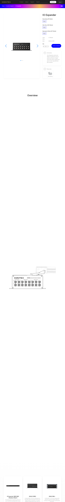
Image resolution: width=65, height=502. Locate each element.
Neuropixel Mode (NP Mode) (49, 31)
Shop (3, 6)
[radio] (44, 21)
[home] (6, 2)
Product (21, 2)
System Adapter (10, 6)
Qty (43, 43)
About (26, 2)
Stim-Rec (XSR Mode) (48, 25)
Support (32, 2)
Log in (60, 2)
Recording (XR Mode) (48, 19)
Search (38, 2)
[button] (21, 2)
